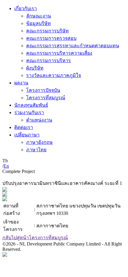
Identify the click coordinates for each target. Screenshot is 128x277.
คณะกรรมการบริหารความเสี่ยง (59, 53)
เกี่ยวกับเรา (25, 8)
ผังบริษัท (34, 67)
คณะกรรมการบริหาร (48, 60)
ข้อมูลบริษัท (38, 23)
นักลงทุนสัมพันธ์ (31, 105)
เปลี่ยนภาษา (27, 134)
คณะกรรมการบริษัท (47, 30)
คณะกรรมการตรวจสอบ (51, 38)
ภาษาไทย (36, 149)
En (6, 166)
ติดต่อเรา (23, 127)
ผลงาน (21, 82)
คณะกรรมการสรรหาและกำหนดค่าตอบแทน (72, 45)
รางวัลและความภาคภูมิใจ (53, 75)
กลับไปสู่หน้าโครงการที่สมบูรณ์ (35, 237)
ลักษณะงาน (38, 15)
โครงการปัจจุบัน (43, 90)
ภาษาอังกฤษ (39, 142)
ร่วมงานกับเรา (29, 112)
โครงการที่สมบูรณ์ (45, 97)
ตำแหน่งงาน (39, 119)
